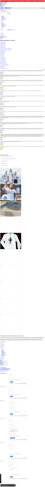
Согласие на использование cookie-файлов (5, 368)
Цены (2, 19)
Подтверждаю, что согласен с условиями (19, 383)
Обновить (18, 379)
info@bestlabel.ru (2, 5)
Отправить (11, 396)
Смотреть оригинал (2, 76)
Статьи (2, 350)
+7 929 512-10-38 (9, 7)
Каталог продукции (4, 17)
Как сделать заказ (4, 18)
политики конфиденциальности (23, 383)
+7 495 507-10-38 (2, 7)
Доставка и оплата (4, 355)
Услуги (2, 354)
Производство (3, 353)
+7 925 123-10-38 (5, 362)
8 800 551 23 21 (2, 36)
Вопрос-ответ (3, 351)
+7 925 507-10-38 (4, 4)
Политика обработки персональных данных (5, 369)
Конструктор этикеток (6, 11)
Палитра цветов (2, 11)
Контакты (3, 20)
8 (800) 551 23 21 (2, 344)
